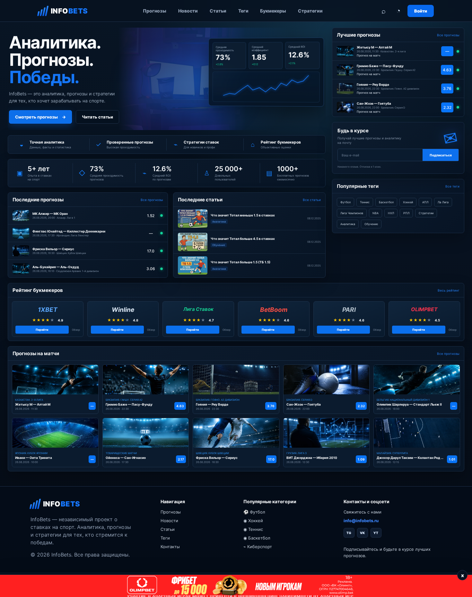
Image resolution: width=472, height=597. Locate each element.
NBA (375, 213)
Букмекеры (273, 10)
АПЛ (425, 202)
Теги (243, 10)
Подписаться (441, 155)
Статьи (218, 10)
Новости (188, 10)
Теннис (365, 202)
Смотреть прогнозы (40, 116)
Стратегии (310, 10)
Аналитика (347, 224)
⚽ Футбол (254, 511)
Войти (420, 10)
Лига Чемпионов (351, 213)
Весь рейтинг (448, 290)
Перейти (42, 329)
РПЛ (406, 213)
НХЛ (391, 213)
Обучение (371, 224)
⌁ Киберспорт (257, 546)
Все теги (452, 186)
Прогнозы (154, 10)
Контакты (170, 546)
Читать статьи (97, 116)
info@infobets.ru (361, 520)
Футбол (345, 202)
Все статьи (312, 200)
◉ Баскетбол (256, 537)
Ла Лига (443, 202)
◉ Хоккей (253, 520)
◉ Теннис (253, 529)
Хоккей (408, 202)
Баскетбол (386, 202)
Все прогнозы (152, 200)
